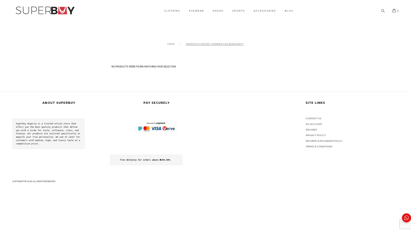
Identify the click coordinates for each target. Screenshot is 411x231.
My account (314, 124)
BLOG (289, 10)
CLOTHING (172, 10)
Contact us (313, 118)
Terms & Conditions (319, 146)
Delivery (311, 129)
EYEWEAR (196, 10)
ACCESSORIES (265, 10)
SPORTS (238, 10)
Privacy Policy (316, 135)
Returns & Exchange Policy (324, 141)
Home (171, 44)
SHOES (218, 10)
